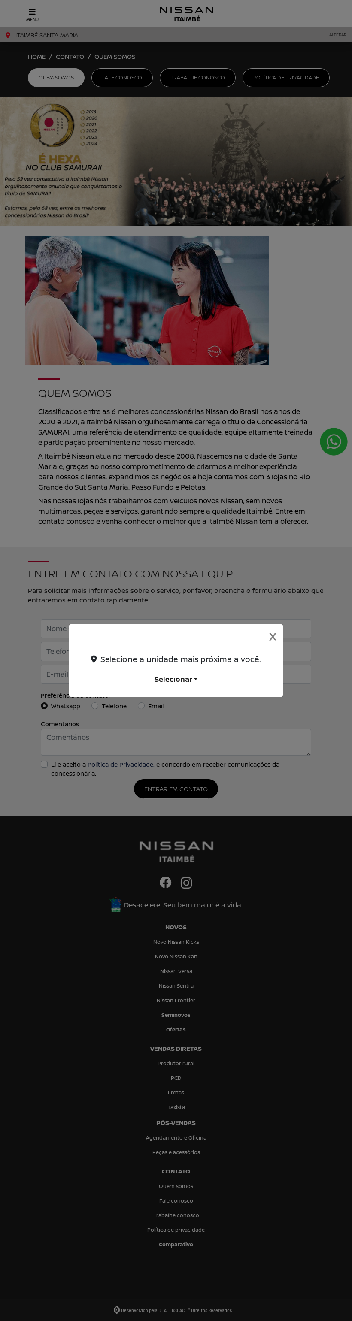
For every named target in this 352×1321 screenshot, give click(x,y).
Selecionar (173, 679)
